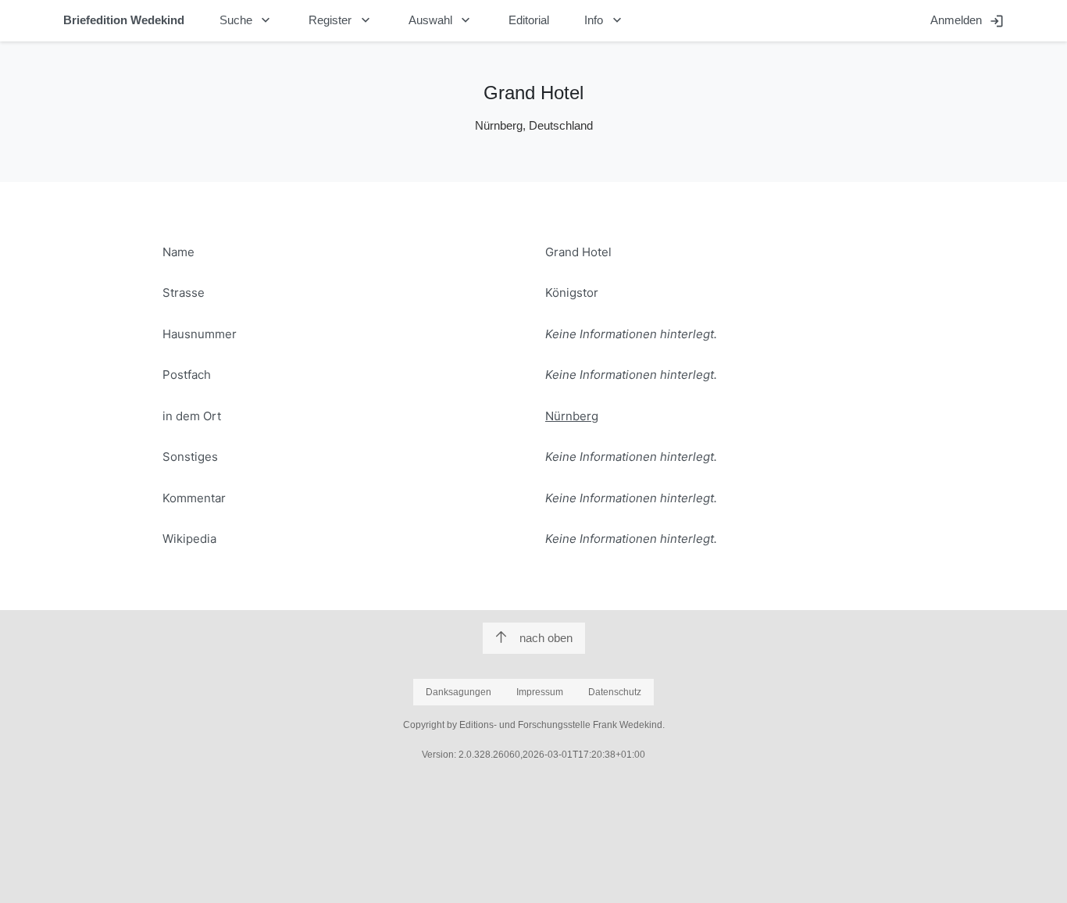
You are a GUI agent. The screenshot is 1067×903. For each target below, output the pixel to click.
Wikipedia (189, 538)
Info (604, 20)
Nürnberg (571, 416)
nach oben (546, 637)
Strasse (183, 292)
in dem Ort (191, 416)
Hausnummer (199, 334)
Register (341, 20)
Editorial (529, 20)
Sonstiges (190, 456)
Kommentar (194, 498)
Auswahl (441, 20)
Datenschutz (614, 692)
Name (178, 251)
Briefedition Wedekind (123, 20)
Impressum (539, 692)
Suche (246, 20)
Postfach (186, 374)
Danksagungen (458, 692)
